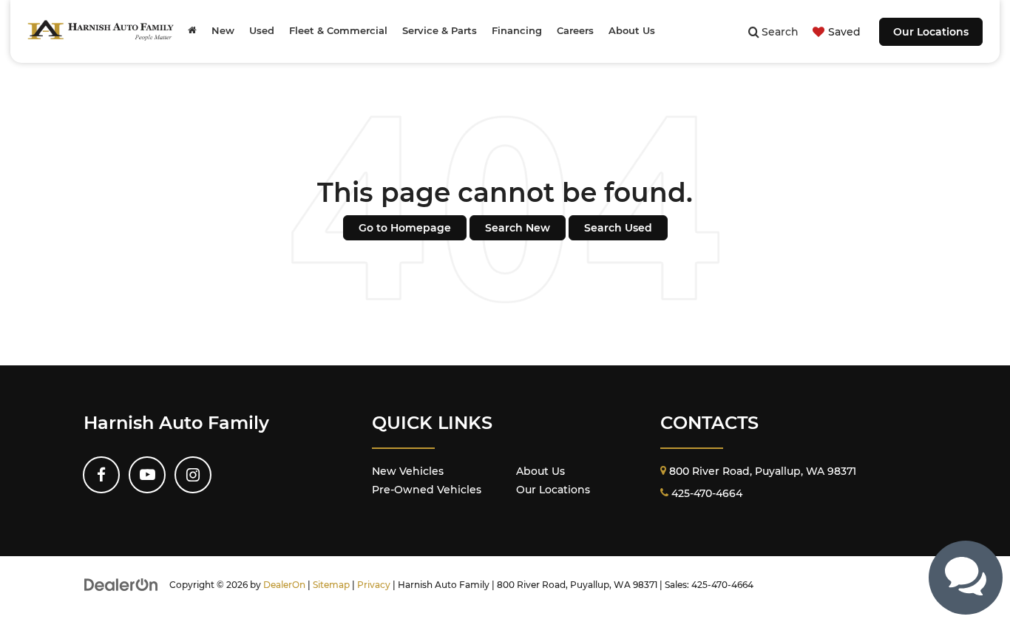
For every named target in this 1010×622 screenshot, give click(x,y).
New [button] (222, 30)
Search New (517, 227)
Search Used (618, 227)
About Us (540, 471)
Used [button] (261, 30)
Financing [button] (517, 30)
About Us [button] (632, 30)
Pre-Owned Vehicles (426, 489)
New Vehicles (408, 471)
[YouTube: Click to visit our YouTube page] (147, 474)
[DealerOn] (121, 584)
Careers (575, 30)
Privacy (373, 584)
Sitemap (331, 584)
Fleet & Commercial (338, 30)
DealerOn (284, 584)
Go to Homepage (405, 227)
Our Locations (931, 31)
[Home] (192, 31)
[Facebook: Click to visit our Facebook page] (101, 474)
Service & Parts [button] (439, 30)
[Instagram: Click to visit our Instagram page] (193, 474)
